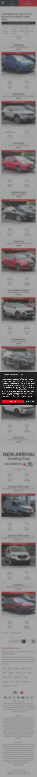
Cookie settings (30, 402)
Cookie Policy (23, 389)
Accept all (13, 401)
